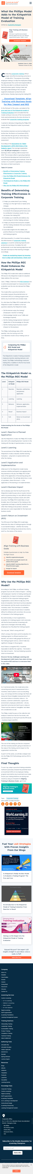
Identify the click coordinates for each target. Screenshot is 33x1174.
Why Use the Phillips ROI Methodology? (16, 185)
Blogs (2, 1065)
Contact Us (4, 991)
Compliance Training (6, 1033)
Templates (4, 1073)
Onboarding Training (6, 1024)
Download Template (20, 40)
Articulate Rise (5, 1044)
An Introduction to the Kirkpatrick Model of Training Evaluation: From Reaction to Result (15, 907)
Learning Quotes (5, 1082)
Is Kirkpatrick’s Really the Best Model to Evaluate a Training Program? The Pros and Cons (16, 876)
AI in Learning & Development (9, 1100)
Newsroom (4, 986)
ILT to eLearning (7, 1000)
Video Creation (7, 1005)
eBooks (3, 1068)
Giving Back (4, 984)
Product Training (5, 1031)
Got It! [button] (16, 1170)
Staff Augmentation (6, 1012)
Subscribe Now (16, 957)
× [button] (31, 1165)
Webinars (3, 1070)
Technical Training (6, 1036)
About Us (3, 972)
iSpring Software (5, 1056)
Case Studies (4, 977)
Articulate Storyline (6, 1047)
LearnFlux (4, 1077)
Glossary (3, 989)
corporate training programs (19, 119)
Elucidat (3, 1054)
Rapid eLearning (5, 1010)
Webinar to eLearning (8, 1003)
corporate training (18, 74)
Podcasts (3, 1075)
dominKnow (4, 1052)
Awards (3, 979)
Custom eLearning (6, 998)
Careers (3, 982)
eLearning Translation (7, 1098)
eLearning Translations (7, 1015)
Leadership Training (6, 1026)
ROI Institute (24, 281)
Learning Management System (9, 1017)
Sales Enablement (6, 1038)
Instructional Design (6, 1103)
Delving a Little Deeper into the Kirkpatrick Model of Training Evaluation (13, 938)
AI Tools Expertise (7, 1007)
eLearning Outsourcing (7, 1105)
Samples (3, 975)
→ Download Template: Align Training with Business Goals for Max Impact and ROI (16, 101)
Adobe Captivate (5, 1049)
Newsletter (4, 1080)
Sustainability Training (7, 1028)
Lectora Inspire (5, 1059)
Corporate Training (12, 798)
